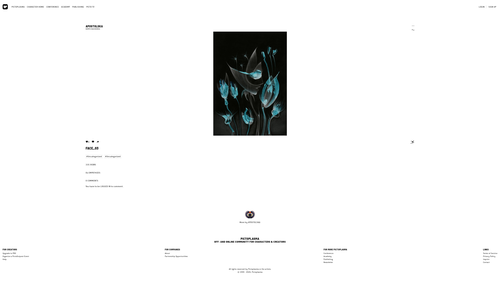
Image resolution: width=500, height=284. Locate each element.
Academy (65, 6)
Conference (52, 6)
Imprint (486, 259)
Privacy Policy (489, 256)
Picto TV (90, 6)
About (167, 253)
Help (5, 259)
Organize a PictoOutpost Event (16, 256)
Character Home (35, 6)
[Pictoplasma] (5, 6)
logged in (105, 186)
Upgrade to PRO (9, 253)
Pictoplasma (18, 6)
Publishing (78, 6)
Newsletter (328, 262)
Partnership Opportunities (176, 256)
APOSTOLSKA (94, 26)
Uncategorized (95, 156)
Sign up (492, 6)
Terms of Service (490, 253)
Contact (486, 262)
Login (482, 6)
